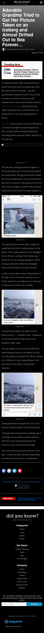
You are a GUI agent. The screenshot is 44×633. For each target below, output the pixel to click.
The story (6, 123)
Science (22, 535)
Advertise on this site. (13, 626)
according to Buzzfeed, (11, 106)
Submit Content (22, 585)
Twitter (41, 52)
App (22, 555)
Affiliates (22, 588)
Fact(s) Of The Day (22, 549)
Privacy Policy (22, 578)
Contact (22, 575)
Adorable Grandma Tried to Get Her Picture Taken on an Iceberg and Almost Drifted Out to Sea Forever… (26, 72)
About (22, 569)
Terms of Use (22, 582)
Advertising (22, 572)
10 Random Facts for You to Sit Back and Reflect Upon (29, 499)
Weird (22, 529)
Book (22, 552)
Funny (22, 532)
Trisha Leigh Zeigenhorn (13, 49)
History (22, 539)
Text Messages (22, 558)
